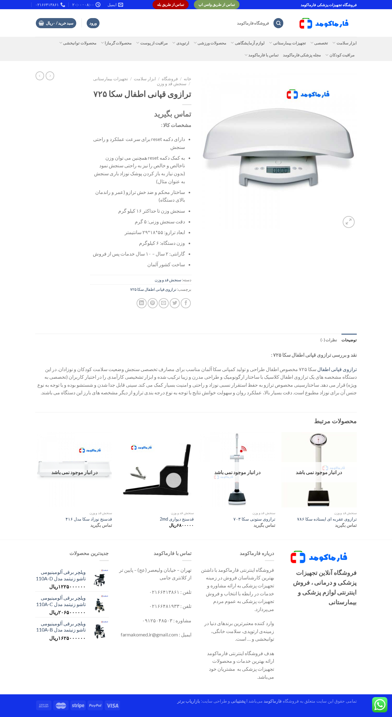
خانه (187, 78)
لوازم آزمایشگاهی (250, 42)
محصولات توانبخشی (79, 42)
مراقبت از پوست (154, 42)
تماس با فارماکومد (263, 54)
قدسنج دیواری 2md (177, 519)
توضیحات (349, 339)
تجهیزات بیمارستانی (289, 42)
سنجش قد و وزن (172, 83)
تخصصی (321, 42)
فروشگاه (170, 78)
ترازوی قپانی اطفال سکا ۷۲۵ (153, 289)
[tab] (349, 340)
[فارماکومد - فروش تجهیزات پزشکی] (325, 23)
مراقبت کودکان (342, 54)
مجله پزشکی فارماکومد (302, 54)
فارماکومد (273, 701)
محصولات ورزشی (212, 42)
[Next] (37, 485)
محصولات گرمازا (118, 42)
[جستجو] (278, 23)
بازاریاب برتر (188, 701)
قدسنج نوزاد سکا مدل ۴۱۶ (89, 519)
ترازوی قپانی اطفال (337, 369)
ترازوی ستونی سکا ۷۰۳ (254, 519)
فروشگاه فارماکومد (253, 23)
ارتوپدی (182, 42)
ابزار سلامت (347, 42)
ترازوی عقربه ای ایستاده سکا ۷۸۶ (327, 519)
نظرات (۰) (328, 339)
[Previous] (356, 485)
